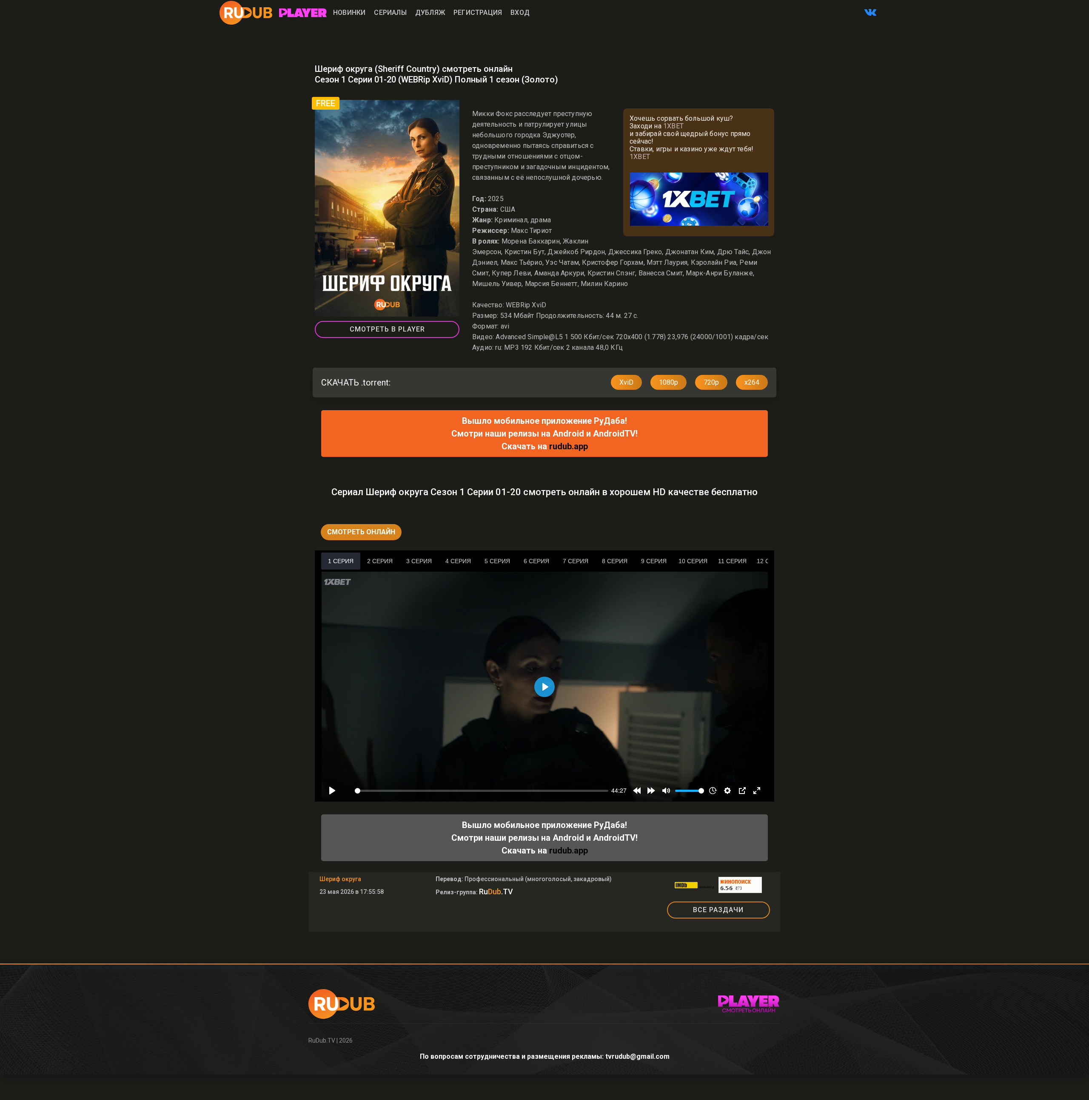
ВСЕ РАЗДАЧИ (718, 910)
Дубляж (430, 13)
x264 (751, 382)
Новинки (349, 13)
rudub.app (568, 446)
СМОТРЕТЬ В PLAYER (387, 329)
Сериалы (390, 13)
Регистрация (477, 13)
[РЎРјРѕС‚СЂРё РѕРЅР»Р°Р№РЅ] (303, 12)
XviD (626, 382)
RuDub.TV (321, 1040)
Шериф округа (340, 879)
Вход (520, 13)
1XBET (673, 126)
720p (711, 382)
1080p (668, 382)
